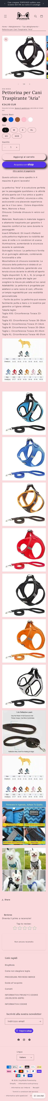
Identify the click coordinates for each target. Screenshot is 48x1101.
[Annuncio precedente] (5, 3)
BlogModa (10, 965)
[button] (5, 16)
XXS (17, 136)
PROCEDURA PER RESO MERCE (20, 977)
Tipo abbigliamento (30, 27)
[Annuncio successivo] (43, 3)
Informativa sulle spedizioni (17, 1096)
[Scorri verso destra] (29, 84)
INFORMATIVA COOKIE (16, 1004)
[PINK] (24, 119)
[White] (30, 119)
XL (31, 130)
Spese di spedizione (22, 108)
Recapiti (36, 1087)
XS (6, 136)
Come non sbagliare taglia (17, 971)
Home (4, 27)
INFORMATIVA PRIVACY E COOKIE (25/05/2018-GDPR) (21, 996)
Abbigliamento (15, 27)
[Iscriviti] (40, 1021)
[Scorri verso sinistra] (18, 84)
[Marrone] (17, 119)
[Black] (4, 119)
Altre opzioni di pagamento (24, 171)
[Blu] (10, 119)
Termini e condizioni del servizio (25, 1092)
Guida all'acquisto (13, 983)
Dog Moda (22, 1080)
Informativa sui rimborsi (20, 1087)
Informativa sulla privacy (28, 1083)
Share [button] (7, 900)
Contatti (9, 989)
